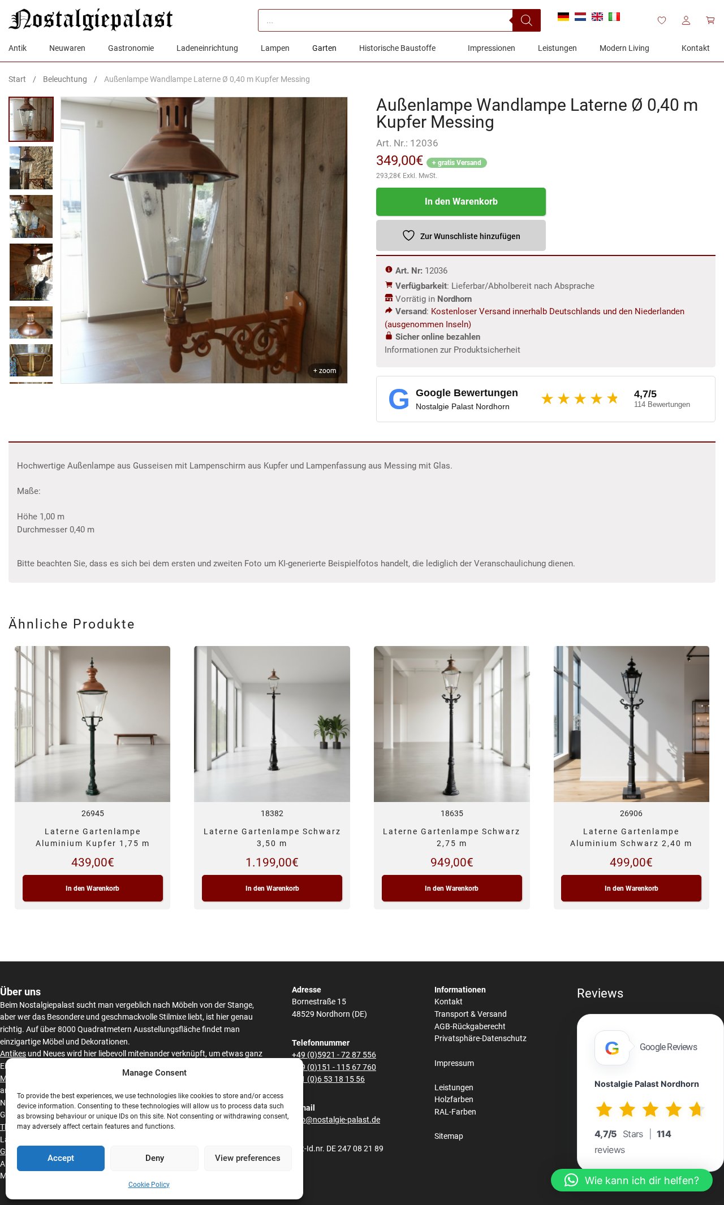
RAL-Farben (455, 1112)
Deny (154, 1158)
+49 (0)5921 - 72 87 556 (334, 1055)
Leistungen (453, 1088)
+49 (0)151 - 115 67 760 (334, 1067)
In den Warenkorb (461, 201)
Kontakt (448, 1002)
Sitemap (448, 1136)
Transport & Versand (470, 1014)
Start (17, 79)
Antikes (13, 1054)
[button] (632, 1180)
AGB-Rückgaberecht (470, 1026)
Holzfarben (453, 1099)
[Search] (526, 20)
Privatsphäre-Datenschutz (480, 1038)
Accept (61, 1158)
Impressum (454, 1063)
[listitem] (31, 119)
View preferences (248, 1158)
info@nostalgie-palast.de (336, 1120)
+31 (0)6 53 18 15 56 (328, 1079)
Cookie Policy (149, 1185)
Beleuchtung (65, 79)
